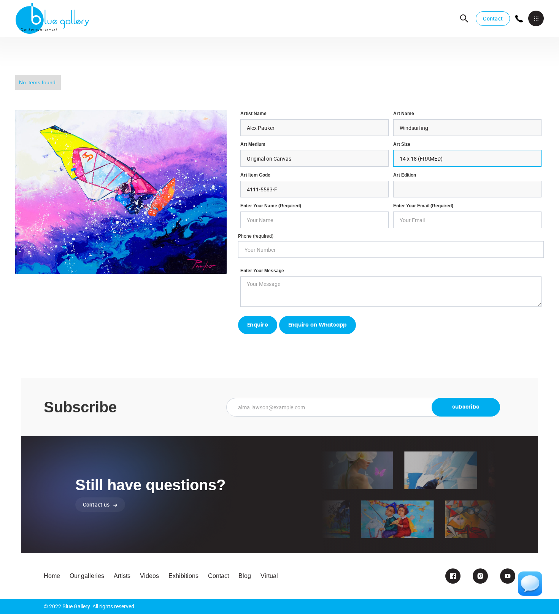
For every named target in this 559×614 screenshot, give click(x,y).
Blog (244, 576)
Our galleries (87, 576)
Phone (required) (255, 236)
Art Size (401, 144)
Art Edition (404, 175)
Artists (122, 576)
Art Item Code (255, 175)
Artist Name (253, 113)
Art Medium (252, 144)
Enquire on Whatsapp (317, 325)
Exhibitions (183, 576)
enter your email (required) (423, 205)
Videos (149, 576)
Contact (493, 18)
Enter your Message (262, 270)
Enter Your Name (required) (270, 205)
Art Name (403, 113)
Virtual (269, 576)
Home (52, 576)
